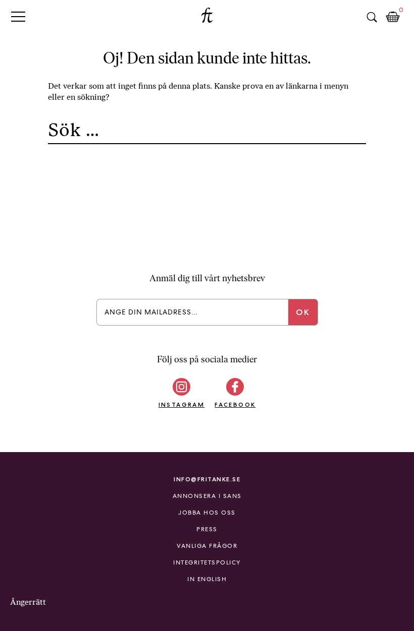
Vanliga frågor (207, 546)
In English (207, 579)
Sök (372, 17)
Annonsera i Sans (207, 496)
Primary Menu (18, 16)
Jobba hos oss (207, 513)
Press (207, 529)
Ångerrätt (28, 602)
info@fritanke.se (207, 479)
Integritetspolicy (207, 562)
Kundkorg (393, 17)
